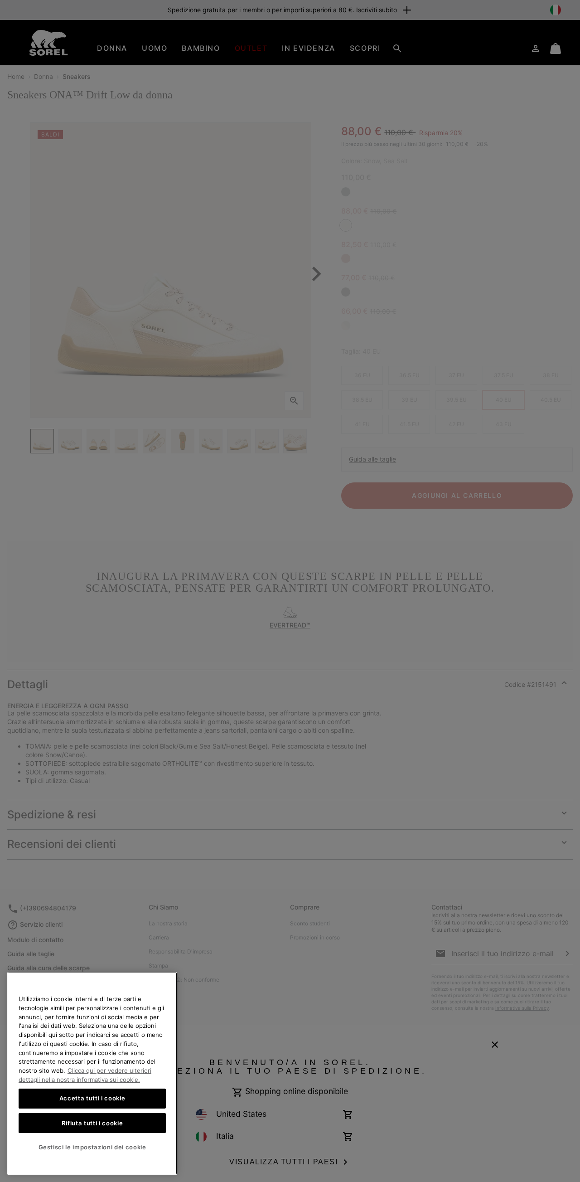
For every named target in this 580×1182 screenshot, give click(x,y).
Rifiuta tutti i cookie (92, 1123)
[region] (92, 1073)
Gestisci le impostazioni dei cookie (92, 1147)
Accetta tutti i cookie (92, 1098)
